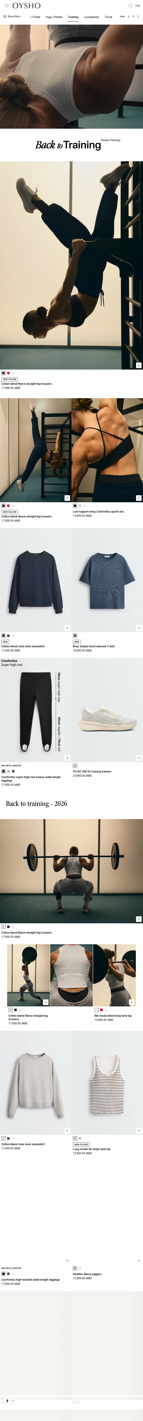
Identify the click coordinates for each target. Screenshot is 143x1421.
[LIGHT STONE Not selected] (80, 506)
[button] (13, 1400)
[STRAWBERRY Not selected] (8, 373)
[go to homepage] (26, 5)
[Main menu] (7, 5)
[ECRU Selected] (75, 766)
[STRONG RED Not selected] (101, 1010)
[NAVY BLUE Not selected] (8, 927)
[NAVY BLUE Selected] (3, 373)
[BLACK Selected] (75, 506)
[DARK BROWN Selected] (75, 1138)
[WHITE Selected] (97, 1010)
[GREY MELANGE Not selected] (8, 771)
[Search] (130, 5)
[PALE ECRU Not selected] (80, 1268)
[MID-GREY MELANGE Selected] (3, 927)
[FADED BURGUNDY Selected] (3, 1407)
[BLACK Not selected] (80, 1138)
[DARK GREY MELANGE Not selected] (13, 771)
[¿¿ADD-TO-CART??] (139, 365)
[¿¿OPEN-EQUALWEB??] (10, 1401)
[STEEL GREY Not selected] (8, 1274)
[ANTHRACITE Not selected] (8, 636)
